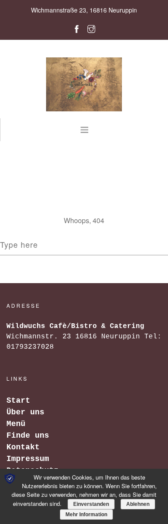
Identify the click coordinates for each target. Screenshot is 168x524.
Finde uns (27, 435)
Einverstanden (91, 504)
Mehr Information (86, 514)
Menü (15, 424)
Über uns (25, 412)
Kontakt (23, 447)
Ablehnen (137, 504)
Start (18, 400)
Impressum (27, 459)
